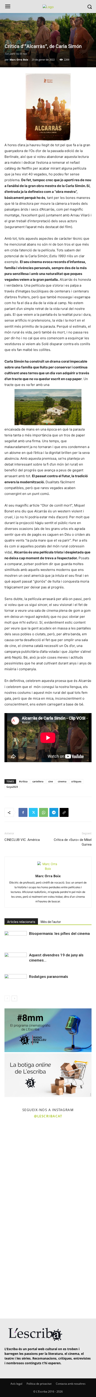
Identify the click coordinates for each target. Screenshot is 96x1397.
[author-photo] (48, 868)
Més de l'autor (51, 922)
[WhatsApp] (43, 812)
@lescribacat (48, 1116)
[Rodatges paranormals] (15, 982)
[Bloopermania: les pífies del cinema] (15, 939)
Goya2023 (12, 786)
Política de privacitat (39, 1384)
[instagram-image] (23, 1144)
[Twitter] (33, 812)
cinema (62, 781)
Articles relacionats (21, 922)
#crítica (23, 781)
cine (50, 781)
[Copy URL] (64, 812)
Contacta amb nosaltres (71, 1384)
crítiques (76, 781)
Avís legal (16, 1384)
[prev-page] (7, 998)
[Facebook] (23, 812)
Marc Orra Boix (19, 59)
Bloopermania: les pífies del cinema (59, 933)
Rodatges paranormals (48, 976)
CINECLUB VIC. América (22, 840)
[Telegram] (53, 812)
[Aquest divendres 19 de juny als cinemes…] (15, 960)
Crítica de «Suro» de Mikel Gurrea (73, 842)
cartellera (37, 781)
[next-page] (14, 998)
